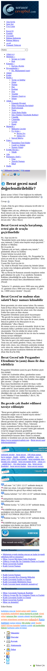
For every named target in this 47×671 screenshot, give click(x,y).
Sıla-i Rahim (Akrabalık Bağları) (24, 115)
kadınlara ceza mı (8, 611)
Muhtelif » (10, 126)
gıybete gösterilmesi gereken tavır (15, 619)
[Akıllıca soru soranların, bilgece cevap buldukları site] (20, 18)
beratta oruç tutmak (9, 462)
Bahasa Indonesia (13, 38)
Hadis (8, 166)
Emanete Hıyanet (18, 103)
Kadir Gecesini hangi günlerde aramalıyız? (20, 584)
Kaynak (14, 641)
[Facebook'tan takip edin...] (7, 656)
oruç (37, 457)
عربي (8, 43)
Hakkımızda (16, 645)
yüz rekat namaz (20, 464)
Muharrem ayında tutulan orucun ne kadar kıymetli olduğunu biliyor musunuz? (23, 555)
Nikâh (14, 152)
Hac (13, 87)
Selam (14, 98)
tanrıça (34, 611)
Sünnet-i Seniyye (18, 96)
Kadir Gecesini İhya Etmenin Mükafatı (19, 577)
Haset (13, 124)
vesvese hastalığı (13, 625)
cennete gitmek (23, 616)
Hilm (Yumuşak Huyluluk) (22, 105)
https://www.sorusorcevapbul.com (15, 440)
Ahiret (8, 73)
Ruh (13, 61)
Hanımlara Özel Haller (20, 143)
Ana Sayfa (10, 22)
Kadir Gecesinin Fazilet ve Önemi (17, 579)
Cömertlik (15, 119)
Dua (13, 91)
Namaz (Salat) (17, 147)
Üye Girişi (10, 26)
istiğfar (22, 457)
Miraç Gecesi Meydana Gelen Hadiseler (19, 559)
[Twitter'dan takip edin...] (7, 659)
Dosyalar (14, 637)
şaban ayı (41, 462)
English (9, 33)
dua (29, 464)
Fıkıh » (9, 140)
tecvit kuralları (36, 616)
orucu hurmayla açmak (29, 613)
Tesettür (14, 94)
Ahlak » (9, 101)
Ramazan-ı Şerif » (13, 157)
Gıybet (14, 122)
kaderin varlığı (26, 625)
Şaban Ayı (21, 136)
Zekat (13, 82)
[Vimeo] (7, 662)
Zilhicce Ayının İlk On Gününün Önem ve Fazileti (23, 561)
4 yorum (26, 170)
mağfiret (30, 457)
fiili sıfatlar (26, 623)
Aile (8, 154)
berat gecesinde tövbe (27, 462)
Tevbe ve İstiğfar (18, 80)
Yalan (13, 110)
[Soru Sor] (20, 537)
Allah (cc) (10, 54)
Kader (8, 75)
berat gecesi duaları (18, 466)
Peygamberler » (12, 68)
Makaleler (15, 633)
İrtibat (13, 649)
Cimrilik (14, 117)
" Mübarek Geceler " (11, 170)
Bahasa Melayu (12, 40)
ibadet (15, 457)
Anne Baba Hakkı (19, 112)
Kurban (14, 89)
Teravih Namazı (18, 161)
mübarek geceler (8, 455)
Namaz (14, 84)
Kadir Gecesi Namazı (12, 566)
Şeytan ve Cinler (18, 59)
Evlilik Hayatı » (12, 150)
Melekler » (10, 57)
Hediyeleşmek (17, 108)
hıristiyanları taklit (23, 611)
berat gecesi (21, 455)
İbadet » (9, 77)
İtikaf (13, 164)
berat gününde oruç (36, 459)
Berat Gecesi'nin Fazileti (13, 564)
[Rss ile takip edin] (7, 653)
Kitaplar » (10, 64)
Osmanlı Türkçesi (13, 45)
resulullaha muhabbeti (10, 613)
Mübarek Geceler (18, 129)
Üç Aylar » (15, 131)
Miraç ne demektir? (11, 602)
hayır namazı (6, 457)
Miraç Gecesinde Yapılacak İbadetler (18, 593)
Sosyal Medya (17, 138)
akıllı (33, 623)
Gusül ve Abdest (18, 145)
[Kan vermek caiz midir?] (20, 546)
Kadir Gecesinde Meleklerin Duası (17, 582)
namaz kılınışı (15, 623)
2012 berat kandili (19, 459)
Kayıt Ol (9, 31)
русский (10, 36)
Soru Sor (10, 24)
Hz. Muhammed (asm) (20, 71)
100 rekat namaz (34, 455)
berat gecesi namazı (36, 466)
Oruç (13, 159)
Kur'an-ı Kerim (17, 66)
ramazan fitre (11, 616)
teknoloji (34, 619)
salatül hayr (6, 464)
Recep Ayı (21, 133)
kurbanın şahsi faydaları (17, 628)
